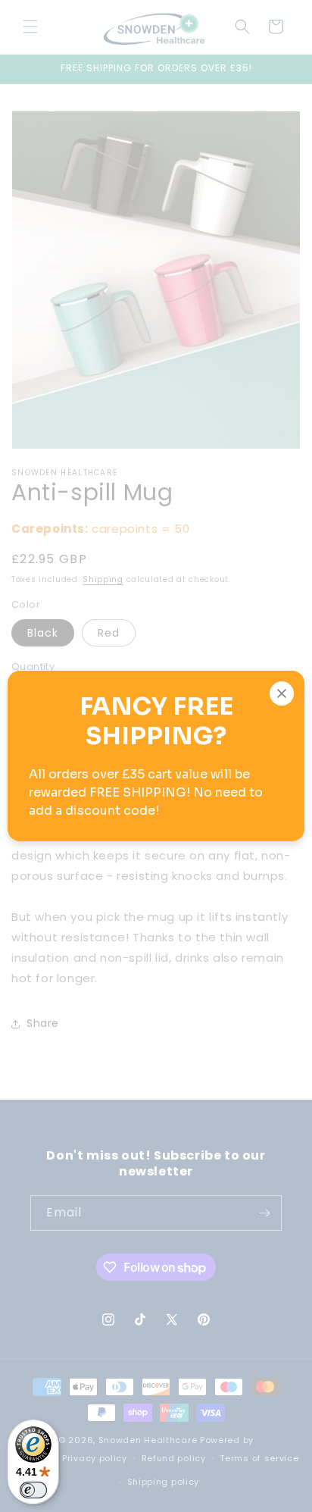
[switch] (33, 1490)
